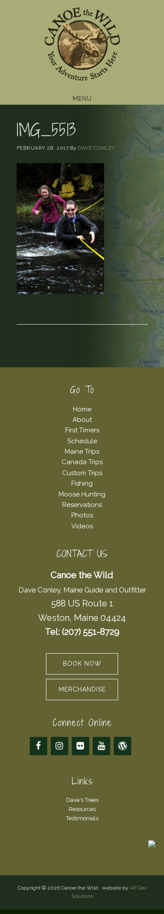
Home (82, 409)
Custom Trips (82, 473)
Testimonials (82, 818)
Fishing (82, 483)
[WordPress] (122, 746)
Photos (82, 515)
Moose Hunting (82, 494)
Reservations (82, 505)
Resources (82, 809)
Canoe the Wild (82, 45)
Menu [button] (82, 98)
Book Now (82, 663)
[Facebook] (38, 746)
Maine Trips (82, 451)
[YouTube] (101, 746)
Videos (82, 526)
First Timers (82, 430)
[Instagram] (59, 746)
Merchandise (82, 689)
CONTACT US (82, 554)
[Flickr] (80, 746)
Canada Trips (82, 462)
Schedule (82, 441)
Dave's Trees (82, 800)
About (82, 420)
